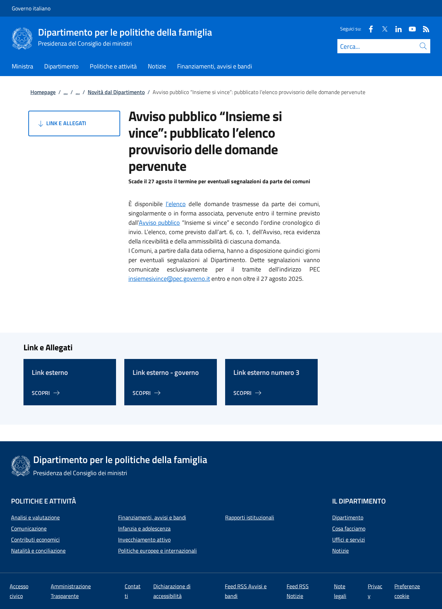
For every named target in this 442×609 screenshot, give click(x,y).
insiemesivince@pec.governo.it (169, 278)
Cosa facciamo (348, 528)
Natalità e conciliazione (38, 550)
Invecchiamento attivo (144, 539)
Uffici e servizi (348, 539)
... (66, 92)
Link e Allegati (65, 123)
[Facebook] (368, 28)
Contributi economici (35, 539)
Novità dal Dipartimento (116, 92)
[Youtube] (409, 28)
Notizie (340, 550)
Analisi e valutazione (35, 517)
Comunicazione (29, 528)
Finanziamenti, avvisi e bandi (152, 517)
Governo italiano (31, 8)
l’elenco (176, 204)
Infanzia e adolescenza (144, 528)
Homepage (43, 92)
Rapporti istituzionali (249, 517)
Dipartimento (347, 517)
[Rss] (423, 28)
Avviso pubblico (159, 222)
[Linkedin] (396, 28)
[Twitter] (382, 28)
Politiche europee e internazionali (157, 550)
